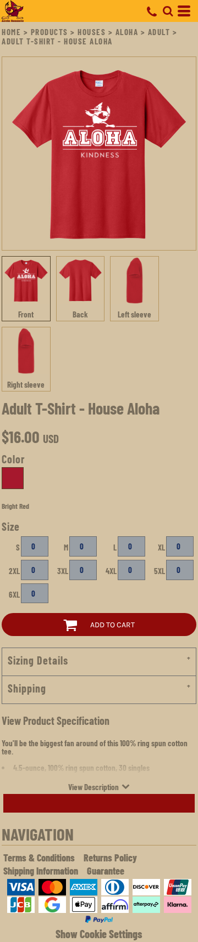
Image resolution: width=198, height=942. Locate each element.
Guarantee (105, 871)
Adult (159, 32)
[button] (167, 10)
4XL (111, 571)
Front (26, 314)
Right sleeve (26, 384)
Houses (92, 32)
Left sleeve (134, 314)
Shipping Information (40, 871)
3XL (62, 571)
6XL (14, 594)
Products (49, 32)
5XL (159, 571)
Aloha (127, 32)
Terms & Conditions (39, 858)
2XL (14, 571)
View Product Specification (55, 720)
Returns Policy (110, 858)
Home (11, 32)
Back (80, 314)
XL (161, 547)
